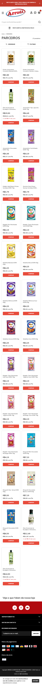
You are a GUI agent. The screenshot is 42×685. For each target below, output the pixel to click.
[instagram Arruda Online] (14, 607)
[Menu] (3, 13)
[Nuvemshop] (21, 674)
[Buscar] (39, 22)
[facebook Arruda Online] (21, 607)
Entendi (35, 681)
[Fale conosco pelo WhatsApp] (35, 13)
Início (3, 34)
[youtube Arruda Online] (27, 607)
